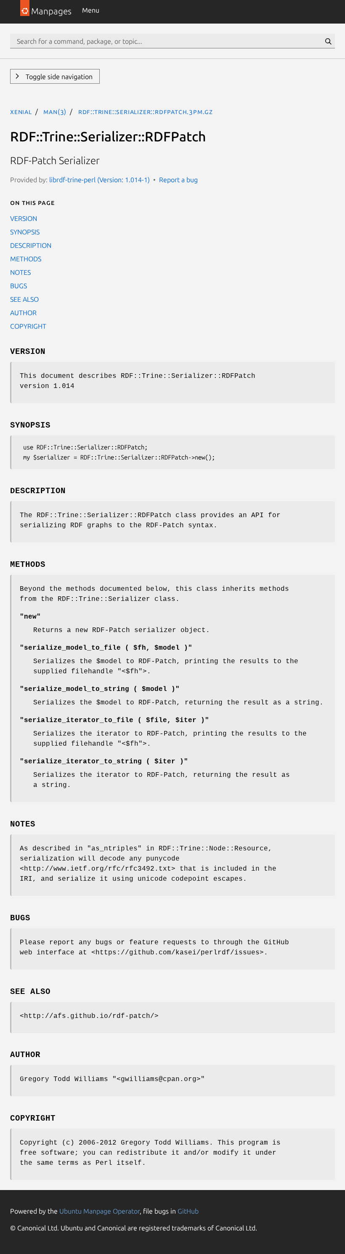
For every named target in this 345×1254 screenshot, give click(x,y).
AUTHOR (23, 312)
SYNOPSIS (25, 232)
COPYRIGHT (28, 326)
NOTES (20, 272)
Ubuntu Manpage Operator (99, 1211)
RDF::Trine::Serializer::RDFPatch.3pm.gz (145, 111)
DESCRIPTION (30, 245)
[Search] (328, 41)
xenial (21, 111)
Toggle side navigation (58, 76)
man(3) (54, 111)
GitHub (188, 1211)
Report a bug (178, 179)
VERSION (23, 218)
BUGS (18, 286)
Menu (90, 10)
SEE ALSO (24, 299)
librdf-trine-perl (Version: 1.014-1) (99, 179)
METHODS (25, 259)
